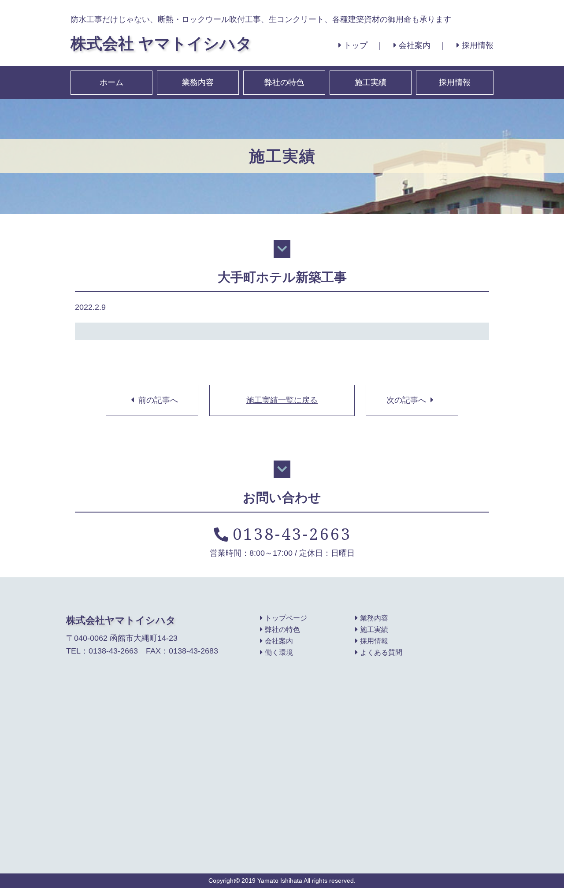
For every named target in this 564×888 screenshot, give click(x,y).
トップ (355, 45)
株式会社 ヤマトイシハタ (161, 43)
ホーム (111, 82)
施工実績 (370, 82)
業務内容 (198, 82)
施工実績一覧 (282, 400)
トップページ (286, 618)
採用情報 (478, 45)
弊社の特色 (284, 82)
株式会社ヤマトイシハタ (121, 619)
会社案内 (414, 45)
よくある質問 (381, 652)
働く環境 (279, 652)
